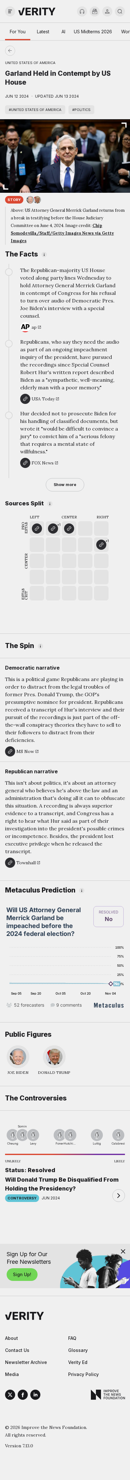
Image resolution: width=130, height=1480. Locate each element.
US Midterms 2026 (93, 31)
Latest (43, 31)
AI (63, 31)
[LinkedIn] (35, 1396)
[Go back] (37, 51)
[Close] (123, 1251)
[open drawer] (10, 11)
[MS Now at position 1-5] (37, 528)
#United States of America (35, 109)
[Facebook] (23, 1396)
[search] (120, 11)
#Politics (81, 109)
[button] (53, 528)
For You (18, 31)
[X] (10, 1396)
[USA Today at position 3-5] (69, 528)
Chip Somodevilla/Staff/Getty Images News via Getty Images (62, 233)
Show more (65, 484)
